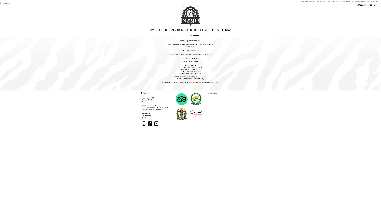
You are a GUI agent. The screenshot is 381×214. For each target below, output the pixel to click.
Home (152, 30)
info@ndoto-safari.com (193, 50)
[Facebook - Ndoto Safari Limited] (150, 123)
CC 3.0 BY (215, 82)
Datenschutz (146, 116)
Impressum (146, 114)
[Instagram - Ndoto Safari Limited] (144, 123)
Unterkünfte (202, 30)
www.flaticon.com (195, 82)
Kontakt (227, 30)
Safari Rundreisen (181, 30)
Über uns (163, 30)
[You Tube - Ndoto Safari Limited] (156, 123)
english (375, 5)
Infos (216, 30)
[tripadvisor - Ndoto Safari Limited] (181, 105)
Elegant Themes (178, 82)
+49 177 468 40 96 (162, 108)
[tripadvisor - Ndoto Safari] (363, 5)
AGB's (144, 118)
